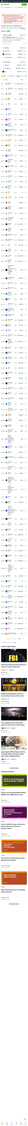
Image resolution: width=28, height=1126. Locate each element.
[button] (14, 768)
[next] (23, 638)
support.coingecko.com (10, 21)
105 (19, 638)
